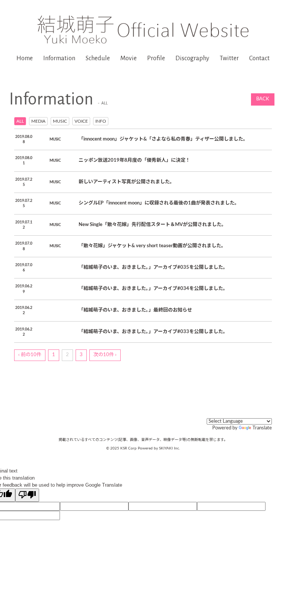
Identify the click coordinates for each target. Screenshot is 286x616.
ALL (20, 121)
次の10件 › (105, 354)
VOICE (81, 121)
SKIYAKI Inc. (169, 448)
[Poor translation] (27, 495)
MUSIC (60, 121)
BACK (262, 99)
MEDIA (38, 121)
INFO (100, 121)
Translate (262, 428)
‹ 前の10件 (29, 354)
